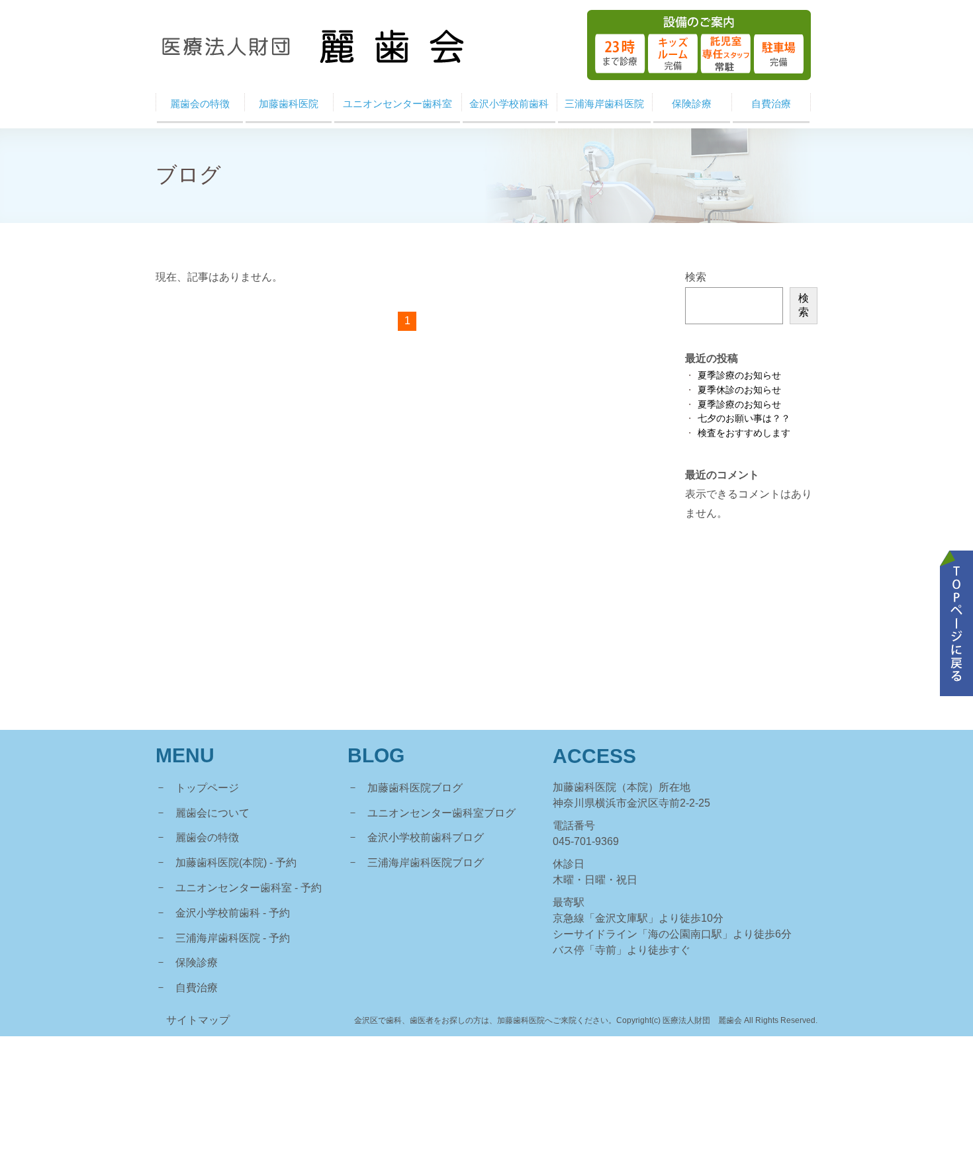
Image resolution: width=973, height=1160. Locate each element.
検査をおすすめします (744, 433)
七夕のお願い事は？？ (744, 419)
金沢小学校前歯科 (217, 912)
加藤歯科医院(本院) (221, 862)
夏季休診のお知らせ (739, 390)
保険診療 (196, 962)
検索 (695, 277)
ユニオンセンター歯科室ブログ (441, 813)
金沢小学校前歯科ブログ (425, 837)
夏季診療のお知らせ (739, 375)
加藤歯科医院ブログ (415, 787)
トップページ (207, 787)
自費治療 (196, 987)
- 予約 (283, 862)
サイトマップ (198, 1020)
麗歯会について (212, 813)
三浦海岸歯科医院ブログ (425, 862)
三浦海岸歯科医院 (217, 938)
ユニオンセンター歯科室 (233, 887)
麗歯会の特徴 (207, 837)
